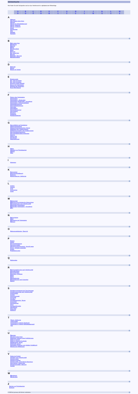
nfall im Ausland (15, 339)
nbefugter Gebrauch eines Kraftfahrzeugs (22, 338)
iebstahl (13, 67)
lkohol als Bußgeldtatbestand (18, 24)
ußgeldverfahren (15, 57)
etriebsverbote (14, 49)
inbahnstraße (14, 79)
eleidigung (14, 44)
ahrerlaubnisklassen (16, 104)
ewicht (13, 135)
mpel (12, 28)
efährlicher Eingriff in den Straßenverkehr (22, 130)
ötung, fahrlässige (16, 320)
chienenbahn (14, 293)
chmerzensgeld (15, 296)
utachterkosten (15, 139)
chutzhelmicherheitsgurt (14, 302)
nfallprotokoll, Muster (17, 342)
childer (13, 295)
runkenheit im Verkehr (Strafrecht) (20, 323)
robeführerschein (15, 250)
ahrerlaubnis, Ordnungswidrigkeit (20, 103)
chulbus (13, 299)
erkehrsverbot (14, 359)
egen (12, 275)
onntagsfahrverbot (15, 306)
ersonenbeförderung (16, 243)
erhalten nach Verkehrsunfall (19, 357)
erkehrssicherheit (15, 360)
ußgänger (13, 114)
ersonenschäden (15, 245)
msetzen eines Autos (16, 337)
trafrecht (13, 310)
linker (12, 47)
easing (12, 187)
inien (12, 191)
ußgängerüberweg (16, 115)
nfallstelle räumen (16, 344)
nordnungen (14, 29)
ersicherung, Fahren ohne (18, 363)
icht (12, 188)
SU (12, 31)
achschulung (14, 217)
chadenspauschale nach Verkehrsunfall (21, 292)
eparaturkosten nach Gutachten (19, 279)
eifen (12, 277)
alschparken (14, 111)
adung (13, 186)
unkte (12, 249)
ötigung (13, 221)
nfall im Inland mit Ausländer (19, 341)
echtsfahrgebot (15, 272)
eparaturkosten (15, 278)
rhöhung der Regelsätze (17, 86)
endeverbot (13, 377)
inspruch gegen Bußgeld (17, 83)
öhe (12, 153)
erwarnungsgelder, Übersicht (18, 364)
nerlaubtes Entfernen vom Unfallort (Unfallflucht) (24, 345)
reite (12, 50)
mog (12, 304)
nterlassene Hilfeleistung (18, 346)
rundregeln (14, 137)
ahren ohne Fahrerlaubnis (18, 97)
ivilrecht (11, 387)
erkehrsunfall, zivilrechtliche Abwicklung (22, 362)
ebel (12, 219)
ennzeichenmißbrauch (17, 173)
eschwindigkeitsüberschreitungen (19, 133)
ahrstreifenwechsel (16, 110)
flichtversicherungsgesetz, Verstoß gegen (22, 246)
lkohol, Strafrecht (15, 26)
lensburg (13, 112)
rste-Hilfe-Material (15, 87)
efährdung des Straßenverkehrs (19, 129)
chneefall (13, 297)
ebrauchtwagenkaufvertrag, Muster (20, 128)
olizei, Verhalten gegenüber (18, 248)
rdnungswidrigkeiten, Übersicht (19, 231)
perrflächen (13, 307)
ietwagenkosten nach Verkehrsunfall (21, 203)
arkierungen (14, 201)
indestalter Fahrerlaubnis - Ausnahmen (21, 206)
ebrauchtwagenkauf (16, 126)
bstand (12, 22)
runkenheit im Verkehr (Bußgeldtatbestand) (22, 324)
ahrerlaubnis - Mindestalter (18, 100)
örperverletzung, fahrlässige (18, 176)
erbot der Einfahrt (15, 356)
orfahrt (13, 366)
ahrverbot (13, 107)
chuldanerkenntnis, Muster (18, 300)
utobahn (13, 33)
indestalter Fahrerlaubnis (18, 205)
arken (12, 242)
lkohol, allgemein (15, 25)
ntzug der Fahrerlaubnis (17, 85)
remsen (12, 51)
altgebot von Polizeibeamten (19, 150)
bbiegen (12, 19)
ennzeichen (13, 172)
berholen (13, 335)
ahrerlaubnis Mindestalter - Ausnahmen (21, 101)
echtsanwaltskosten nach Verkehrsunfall (22, 270)
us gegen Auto (15, 53)
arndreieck (14, 375)
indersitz (13, 175)
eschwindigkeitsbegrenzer (17, 132)
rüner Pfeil (13, 136)
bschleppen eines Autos (17, 21)
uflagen (13, 32)
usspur (13, 54)
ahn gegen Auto (15, 43)
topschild (13, 309)
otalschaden (14, 321)
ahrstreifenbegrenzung (17, 105)
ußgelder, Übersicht (16, 56)
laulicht (12, 46)
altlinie (13, 151)
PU (12, 208)
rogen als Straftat (15, 69)
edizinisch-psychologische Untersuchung (22, 202)
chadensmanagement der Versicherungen (22, 290)
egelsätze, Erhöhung (16, 274)
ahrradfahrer (14, 108)
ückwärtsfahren (14, 271)
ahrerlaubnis (14, 98)
